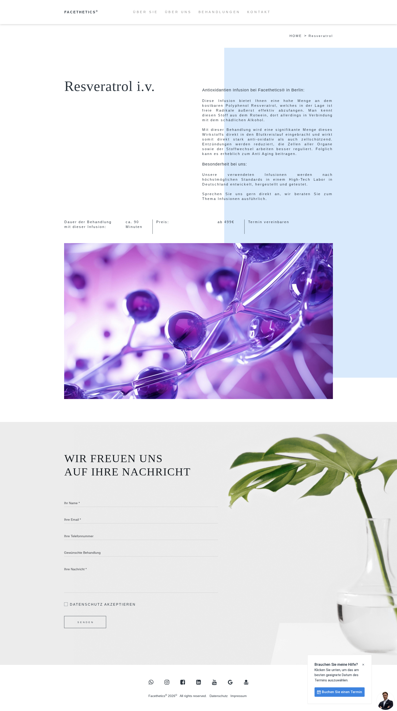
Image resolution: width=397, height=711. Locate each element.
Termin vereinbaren (268, 222)
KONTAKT (259, 12)
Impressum (238, 696)
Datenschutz (219, 696)
